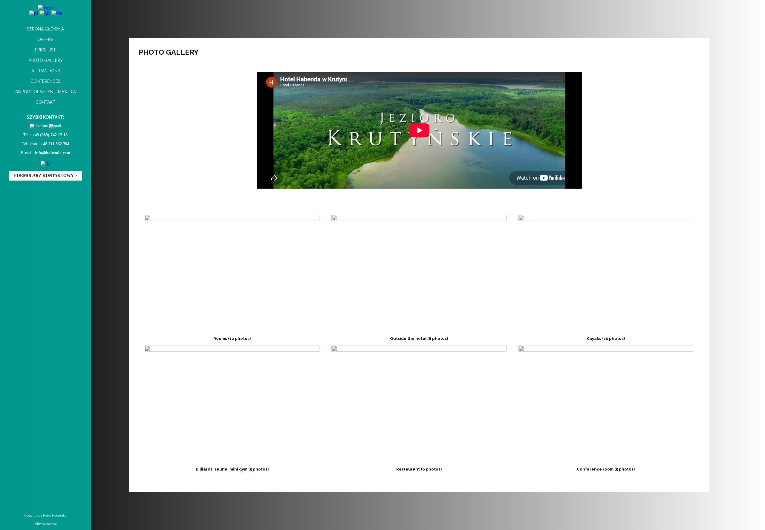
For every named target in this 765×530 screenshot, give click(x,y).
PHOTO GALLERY (45, 60)
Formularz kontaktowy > (45, 175)
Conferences (45, 81)
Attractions (45, 70)
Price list (45, 50)
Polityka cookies (45, 523)
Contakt (45, 102)
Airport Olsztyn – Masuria (45, 91)
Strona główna (45, 29)
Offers (45, 39)
